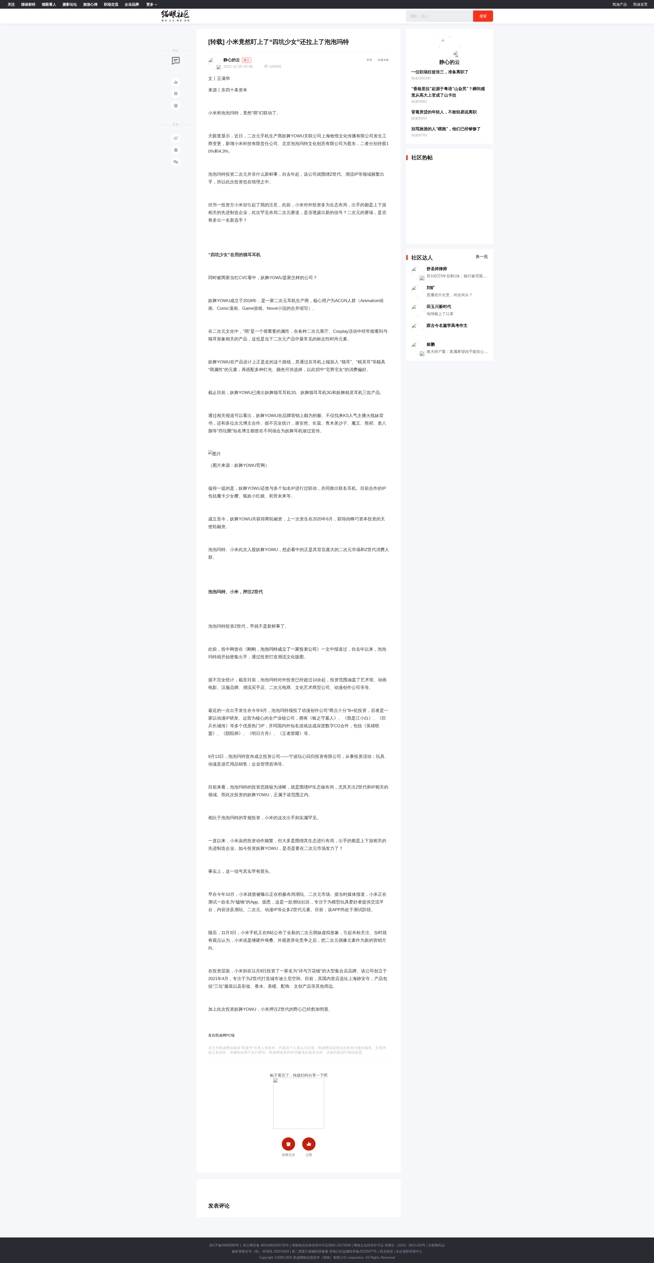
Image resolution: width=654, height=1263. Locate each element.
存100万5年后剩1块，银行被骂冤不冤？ (460, 276)
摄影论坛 (70, 4)
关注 (11, 4)
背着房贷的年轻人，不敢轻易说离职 (444, 112)
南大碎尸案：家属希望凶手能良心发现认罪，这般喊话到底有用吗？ (484, 351)
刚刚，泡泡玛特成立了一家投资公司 (282, 649)
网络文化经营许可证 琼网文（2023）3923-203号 (389, 1245)
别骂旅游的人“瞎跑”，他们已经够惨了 (446, 129)
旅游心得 (90, 4)
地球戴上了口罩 (440, 314)
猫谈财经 (28, 4)
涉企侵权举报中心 (409, 1251)
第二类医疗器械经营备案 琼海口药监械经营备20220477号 (334, 1251)
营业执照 (386, 1251)
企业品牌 (132, 4)
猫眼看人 (49, 4)
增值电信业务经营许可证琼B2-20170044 (321, 1245)
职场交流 (111, 4)
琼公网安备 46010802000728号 (265, 1245)
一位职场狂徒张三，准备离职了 (440, 72)
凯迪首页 (640, 4)
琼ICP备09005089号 (224, 1245)
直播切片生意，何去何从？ (450, 295)
